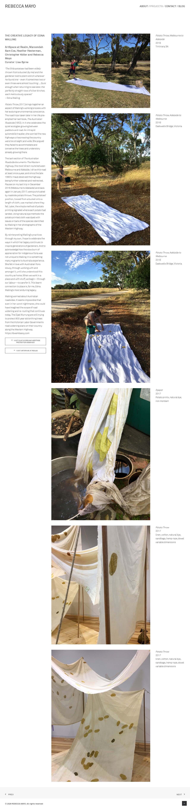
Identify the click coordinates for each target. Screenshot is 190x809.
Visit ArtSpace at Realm (27, 350)
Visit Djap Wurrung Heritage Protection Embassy (27, 341)
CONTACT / (171, 6)
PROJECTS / (157, 6)
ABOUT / (145, 6)
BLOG (181, 6)
